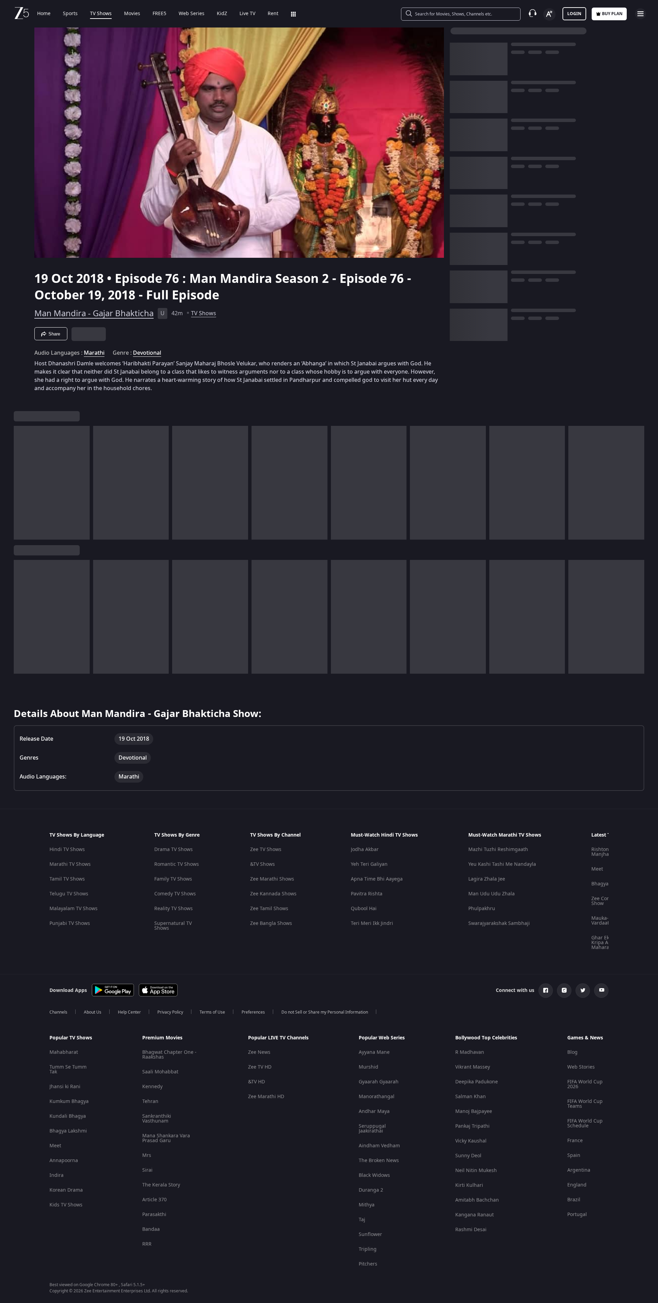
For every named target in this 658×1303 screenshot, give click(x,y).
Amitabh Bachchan (477, 1200)
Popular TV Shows (70, 1038)
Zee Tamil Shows (269, 908)
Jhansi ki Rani (64, 1086)
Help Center (129, 1012)
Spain (573, 1155)
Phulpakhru (481, 908)
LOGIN (574, 14)
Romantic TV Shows (176, 864)
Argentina (578, 1170)
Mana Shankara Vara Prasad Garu (166, 1138)
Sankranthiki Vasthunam (156, 1119)
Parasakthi (154, 1214)
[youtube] (601, 990)
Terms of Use (212, 1012)
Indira (56, 1175)
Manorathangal (376, 1096)
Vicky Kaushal (471, 1141)
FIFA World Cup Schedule (585, 1123)
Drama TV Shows (173, 849)
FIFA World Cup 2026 (585, 1084)
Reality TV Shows (173, 908)
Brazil (573, 1199)
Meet (597, 869)
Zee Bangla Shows (271, 923)
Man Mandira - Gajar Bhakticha (94, 313)
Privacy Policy (170, 1012)
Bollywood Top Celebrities (486, 1038)
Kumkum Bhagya (69, 1101)
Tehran (150, 1101)
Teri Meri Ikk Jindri (372, 923)
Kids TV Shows (65, 1204)
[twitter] (583, 990)
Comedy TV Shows (175, 893)
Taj (362, 1219)
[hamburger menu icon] (640, 13)
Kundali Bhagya (67, 1116)
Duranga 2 (371, 1190)
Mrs (146, 1155)
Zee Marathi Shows (272, 879)
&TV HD (256, 1081)
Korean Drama (66, 1190)
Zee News (259, 1052)
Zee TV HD (259, 1067)
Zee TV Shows (265, 849)
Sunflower (370, 1234)
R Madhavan (469, 1052)
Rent (273, 13)
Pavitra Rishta (366, 893)
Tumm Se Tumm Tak (68, 1069)
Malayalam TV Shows (73, 908)
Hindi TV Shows (67, 849)
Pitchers (368, 1264)
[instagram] (564, 990)
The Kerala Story (161, 1185)
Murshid (368, 1067)
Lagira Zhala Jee (486, 879)
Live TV (247, 13)
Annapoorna (63, 1160)
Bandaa (151, 1229)
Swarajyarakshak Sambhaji (499, 923)
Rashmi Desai (471, 1229)
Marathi (94, 353)
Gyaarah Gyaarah (379, 1081)
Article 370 (154, 1199)
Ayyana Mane (374, 1052)
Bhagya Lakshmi (68, 1131)
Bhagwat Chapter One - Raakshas (169, 1055)
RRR (147, 1244)
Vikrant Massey (472, 1067)
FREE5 (159, 13)
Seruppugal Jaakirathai (372, 1129)
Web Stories (581, 1067)
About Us (92, 1012)
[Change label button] (549, 14)
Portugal (577, 1214)
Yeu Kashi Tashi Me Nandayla (502, 864)
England (577, 1185)
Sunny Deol (468, 1155)
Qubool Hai (364, 908)
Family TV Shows (173, 879)
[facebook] (545, 990)
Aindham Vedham (379, 1145)
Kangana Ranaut (474, 1214)
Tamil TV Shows (67, 879)
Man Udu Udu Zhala (491, 893)
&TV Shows (262, 864)
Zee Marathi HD (266, 1096)
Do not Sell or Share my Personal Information (324, 1012)
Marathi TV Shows (70, 864)
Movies (132, 13)
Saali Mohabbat (160, 1071)
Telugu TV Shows (68, 893)
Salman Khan (470, 1096)
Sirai (147, 1170)
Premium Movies (162, 1038)
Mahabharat (63, 1052)
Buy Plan (612, 14)
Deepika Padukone (476, 1081)
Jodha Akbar (365, 849)
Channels (58, 1012)
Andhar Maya (374, 1111)
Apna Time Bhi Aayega (377, 879)
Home (44, 13)
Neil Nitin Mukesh (476, 1170)
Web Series (191, 13)
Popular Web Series (382, 1038)
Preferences (253, 1012)
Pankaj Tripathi (472, 1126)
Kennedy (152, 1086)
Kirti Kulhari (469, 1185)
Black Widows (374, 1175)
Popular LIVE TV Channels (278, 1038)
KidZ (222, 13)
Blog (572, 1052)
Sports (70, 13)
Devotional (147, 353)
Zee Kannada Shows (273, 893)
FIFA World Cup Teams (585, 1104)
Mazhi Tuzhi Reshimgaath (498, 849)
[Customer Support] (532, 14)
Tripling (368, 1249)
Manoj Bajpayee (473, 1111)
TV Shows (101, 13)
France (575, 1140)
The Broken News (379, 1160)
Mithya (367, 1204)
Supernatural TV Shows (173, 926)
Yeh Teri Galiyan (369, 864)
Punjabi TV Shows (69, 923)
